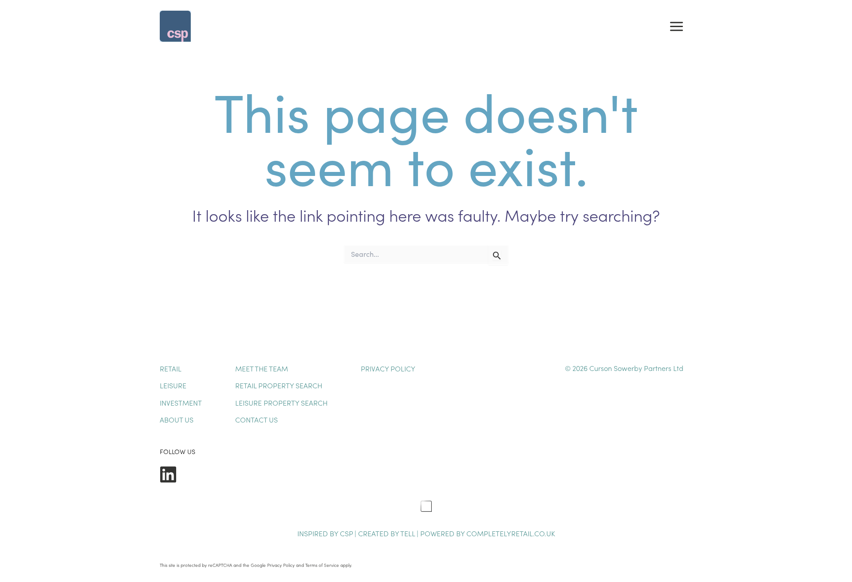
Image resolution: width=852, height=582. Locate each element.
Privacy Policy (388, 368)
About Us (176, 419)
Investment (181, 402)
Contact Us (256, 419)
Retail (170, 368)
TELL (408, 533)
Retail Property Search (278, 385)
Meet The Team (261, 368)
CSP (346, 533)
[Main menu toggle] (676, 26)
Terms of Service (322, 565)
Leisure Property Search (281, 402)
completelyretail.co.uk (510, 533)
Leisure (173, 385)
